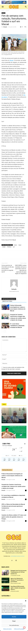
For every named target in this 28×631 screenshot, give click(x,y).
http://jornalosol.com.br (14, 291)
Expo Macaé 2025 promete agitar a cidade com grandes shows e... (18, 588)
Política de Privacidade (19, 628)
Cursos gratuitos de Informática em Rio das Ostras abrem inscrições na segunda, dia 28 (8, 269)
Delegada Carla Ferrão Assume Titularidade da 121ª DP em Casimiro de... (18, 572)
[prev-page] (3, 331)
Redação (5, 26)
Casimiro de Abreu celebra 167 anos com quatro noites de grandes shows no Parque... (14, 517)
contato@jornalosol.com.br (17, 556)
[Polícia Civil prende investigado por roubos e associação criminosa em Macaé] (5, 307)
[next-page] (5, 331)
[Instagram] (16, 560)
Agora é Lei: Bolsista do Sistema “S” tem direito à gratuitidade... (17, 580)
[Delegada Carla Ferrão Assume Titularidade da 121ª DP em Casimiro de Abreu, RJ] (5, 572)
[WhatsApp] (10, 30)
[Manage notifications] (24, 627)
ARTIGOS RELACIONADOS (8, 299)
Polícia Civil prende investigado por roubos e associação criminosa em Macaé (12, 475)
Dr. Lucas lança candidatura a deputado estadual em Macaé (17, 325)
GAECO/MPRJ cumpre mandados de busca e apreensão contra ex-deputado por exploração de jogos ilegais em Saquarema (20, 269)
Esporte (7, 10)
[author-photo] (14, 287)
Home (3, 10)
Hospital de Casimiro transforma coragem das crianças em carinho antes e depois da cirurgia (13, 418)
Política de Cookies (7, 628)
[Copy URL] (13, 30)
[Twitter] (6, 30)
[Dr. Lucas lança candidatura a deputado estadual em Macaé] (5, 325)
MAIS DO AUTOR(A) (7, 301)
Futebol (15, 245)
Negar (14, 621)
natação (3, 246)
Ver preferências (14, 625)
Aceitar (14, 616)
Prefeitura (9, 246)
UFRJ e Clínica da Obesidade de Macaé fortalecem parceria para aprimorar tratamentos (13, 506)
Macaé (11, 60)
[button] (25, 601)
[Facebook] (3, 30)
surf (14, 246)
